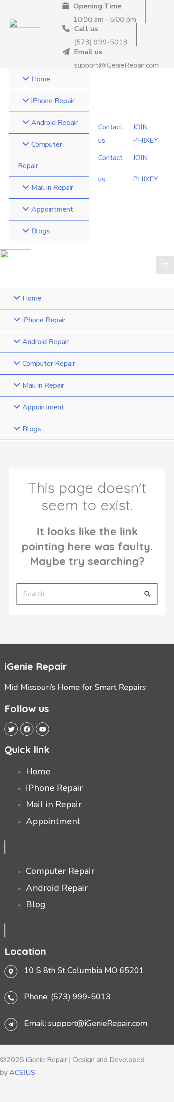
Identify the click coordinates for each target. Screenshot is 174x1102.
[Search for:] (87, 594)
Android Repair (57, 888)
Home (38, 771)
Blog (36, 904)
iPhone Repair (54, 788)
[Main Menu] (165, 265)
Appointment (53, 821)
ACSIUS (22, 1073)
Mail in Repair (54, 804)
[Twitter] (11, 729)
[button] (111, 134)
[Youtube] (42, 729)
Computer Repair (60, 871)
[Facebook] (26, 729)
